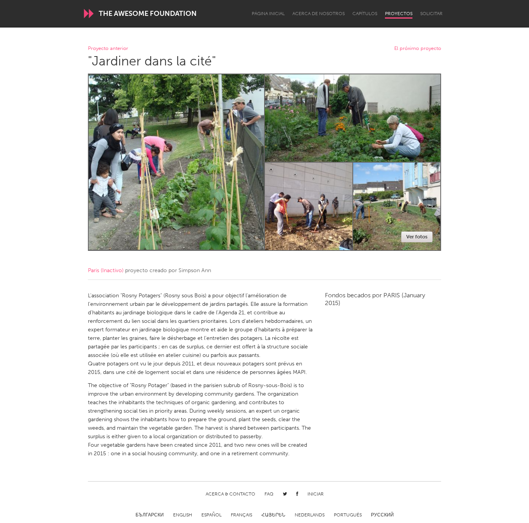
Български (150, 515)
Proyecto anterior (108, 48)
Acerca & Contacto (230, 494)
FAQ (268, 494)
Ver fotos (417, 237)
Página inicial (268, 13)
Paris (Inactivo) (106, 270)
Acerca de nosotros (318, 13)
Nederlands (310, 515)
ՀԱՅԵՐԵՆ (273, 515)
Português (348, 515)
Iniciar (315, 494)
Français (241, 515)
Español (211, 515)
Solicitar (431, 13)
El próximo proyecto (417, 48)
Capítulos (364, 13)
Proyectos (398, 13)
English (182, 515)
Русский (382, 515)
